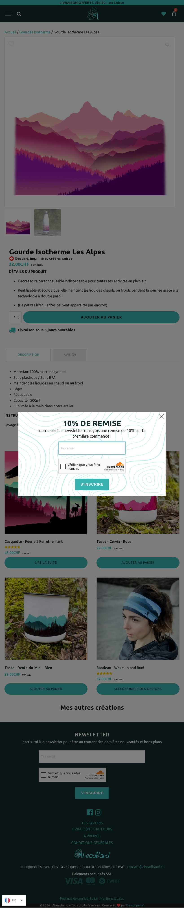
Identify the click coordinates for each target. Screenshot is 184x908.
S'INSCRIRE (92, 484)
